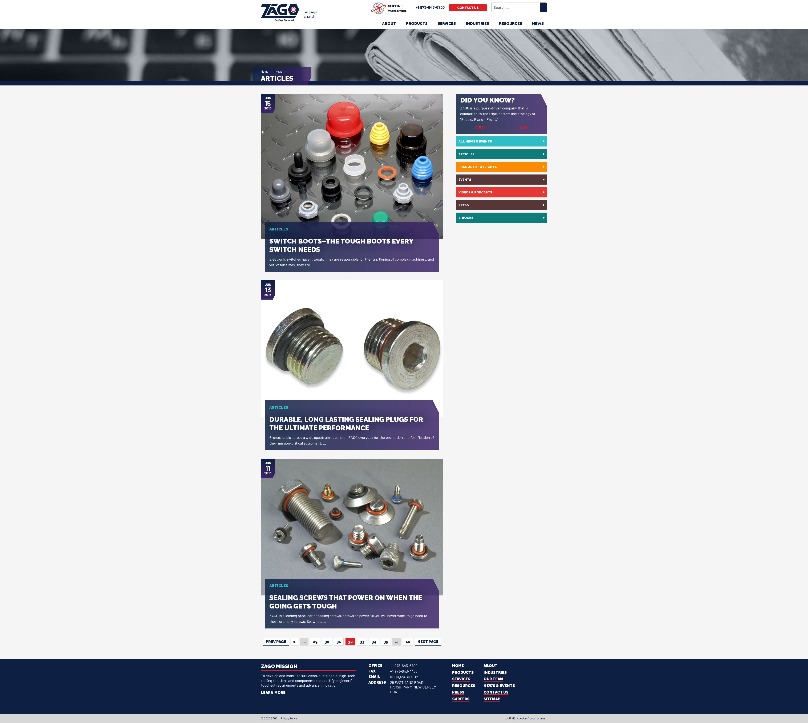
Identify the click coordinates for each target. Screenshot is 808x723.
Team (523, 127)
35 (386, 641)
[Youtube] (409, 718)
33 (362, 641)
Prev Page (276, 641)
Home (264, 71)
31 (338, 641)
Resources (510, 23)
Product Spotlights (477, 167)
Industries (477, 23)
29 (315, 641)
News (538, 23)
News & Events (499, 685)
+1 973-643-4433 (403, 671)
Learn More (273, 692)
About (389, 23)
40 (407, 641)
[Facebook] (394, 718)
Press (463, 205)
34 (374, 641)
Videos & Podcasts (475, 192)
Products (417, 23)
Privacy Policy (288, 718)
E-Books (465, 218)
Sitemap (492, 699)
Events (464, 180)
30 (327, 641)
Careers (460, 699)
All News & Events (475, 141)
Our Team (493, 679)
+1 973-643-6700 (430, 7)
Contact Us (468, 8)
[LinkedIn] (401, 718)
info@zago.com (404, 676)
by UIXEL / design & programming (526, 718)
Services (447, 23)
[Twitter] (398, 718)
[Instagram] (405, 718)
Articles (466, 154)
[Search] (543, 7)
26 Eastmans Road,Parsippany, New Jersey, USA (413, 687)
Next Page (428, 641)
